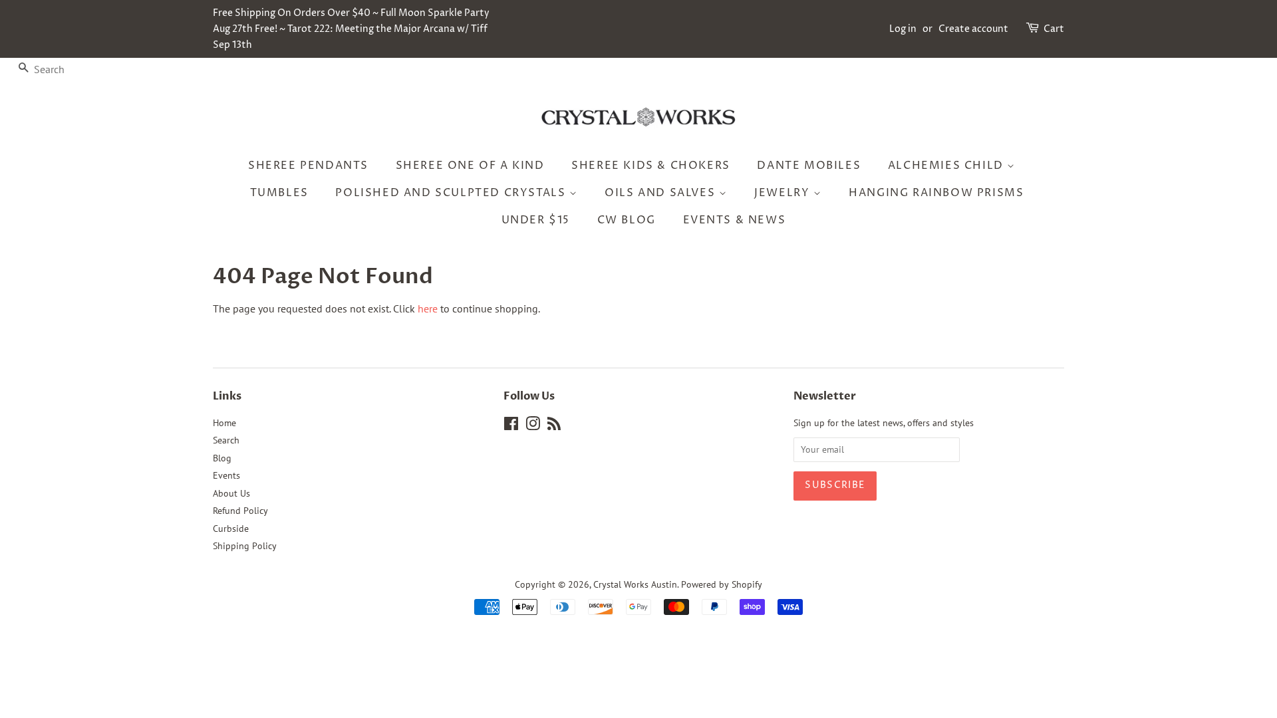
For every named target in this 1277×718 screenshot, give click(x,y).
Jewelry (783, 192)
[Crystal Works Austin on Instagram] (532, 426)
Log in (903, 29)
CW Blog (626, 220)
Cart (1054, 29)
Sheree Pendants (308, 165)
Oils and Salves (662, 192)
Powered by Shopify (721, 584)
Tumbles (279, 192)
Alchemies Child (948, 165)
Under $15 (535, 220)
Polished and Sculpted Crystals (452, 192)
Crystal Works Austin (635, 584)
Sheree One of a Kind (470, 165)
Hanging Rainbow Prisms (936, 192)
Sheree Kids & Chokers (650, 165)
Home (224, 423)
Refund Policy (240, 511)
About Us (231, 493)
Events (226, 475)
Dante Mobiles (809, 165)
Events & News (734, 220)
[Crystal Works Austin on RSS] (554, 426)
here (428, 308)
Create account (973, 29)
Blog (222, 458)
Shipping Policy (245, 546)
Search (226, 440)
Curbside (231, 529)
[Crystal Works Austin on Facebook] (511, 426)
